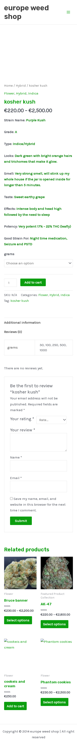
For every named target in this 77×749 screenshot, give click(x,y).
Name (16, 457)
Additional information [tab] (22, 322)
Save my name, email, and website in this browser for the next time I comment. (38, 504)
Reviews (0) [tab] (13, 332)
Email (16, 478)
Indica (33, 93)
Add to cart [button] (15, 706)
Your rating (22, 418)
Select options (18, 620)
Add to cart (33, 282)
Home (8, 86)
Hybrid (21, 86)
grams (9, 254)
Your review (22, 429)
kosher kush (19, 301)
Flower (9, 93)
